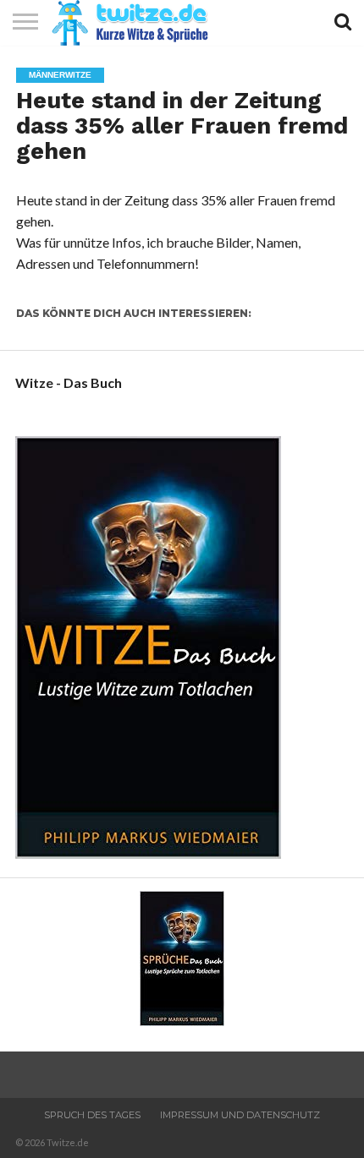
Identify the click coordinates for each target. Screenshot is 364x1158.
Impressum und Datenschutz (240, 1115)
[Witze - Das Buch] (148, 853)
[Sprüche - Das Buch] (182, 1021)
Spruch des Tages (92, 1115)
